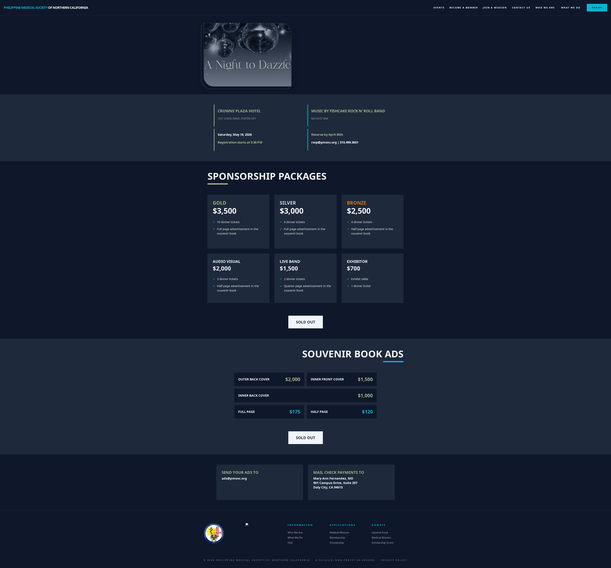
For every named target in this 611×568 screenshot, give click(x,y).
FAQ (290, 542)
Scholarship (337, 542)
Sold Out (305, 322)
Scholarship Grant (382, 542)
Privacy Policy (394, 560)
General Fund (380, 532)
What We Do (570, 7)
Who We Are (545, 7)
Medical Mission (339, 532)
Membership (337, 537)
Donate (597, 7)
